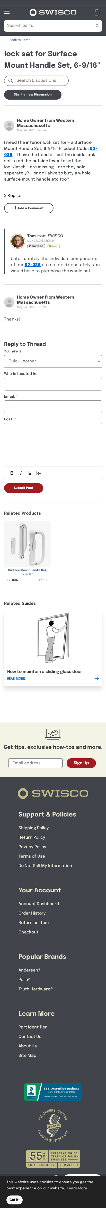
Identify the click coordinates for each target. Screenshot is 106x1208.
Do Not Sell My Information (45, 866)
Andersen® (30, 970)
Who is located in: (21, 374)
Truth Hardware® (36, 989)
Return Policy (32, 837)
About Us (28, 1046)
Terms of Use (32, 856)
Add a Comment (30, 208)
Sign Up (81, 763)
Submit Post (23, 488)
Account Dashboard (39, 904)
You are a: (13, 351)
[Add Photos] (38, 473)
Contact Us (30, 1037)
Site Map (27, 1055)
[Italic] (20, 473)
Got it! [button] (15, 1200)
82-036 (32, 265)
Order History (32, 913)
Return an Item (34, 923)
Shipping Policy (34, 828)
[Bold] (11, 473)
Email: (9, 396)
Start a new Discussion (33, 94)
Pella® (25, 980)
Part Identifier (33, 1027)
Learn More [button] (77, 1188)
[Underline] (29, 473)
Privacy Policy (32, 847)
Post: (8, 419)
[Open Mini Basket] (97, 12)
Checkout (28, 932)
